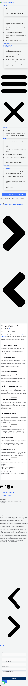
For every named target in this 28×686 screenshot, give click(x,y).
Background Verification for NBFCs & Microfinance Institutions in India (14, 50)
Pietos (10, 328)
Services (4, 16)
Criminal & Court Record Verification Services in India (16, 28)
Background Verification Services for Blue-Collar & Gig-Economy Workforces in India (15, 60)
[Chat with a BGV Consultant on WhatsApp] (3, 684)
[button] (14, 98)
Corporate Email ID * (6, 661)
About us (5, 5)
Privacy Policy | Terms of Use (6, 645)
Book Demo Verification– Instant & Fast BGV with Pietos (12, 204)
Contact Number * (5, 656)
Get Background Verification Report (14, 40)
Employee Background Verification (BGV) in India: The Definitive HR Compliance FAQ (16, 12)
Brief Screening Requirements (8, 671)
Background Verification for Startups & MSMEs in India (14, 64)
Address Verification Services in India (14, 32)
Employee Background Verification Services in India (16, 23)
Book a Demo (6, 43)
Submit (14, 678)
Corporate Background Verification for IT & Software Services (15, 55)
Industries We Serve (7, 46)
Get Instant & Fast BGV (8, 45)
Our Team (8, 8)
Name (3, 652)
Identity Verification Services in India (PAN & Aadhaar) (16, 36)
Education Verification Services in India (14, 20)
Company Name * (5, 666)
